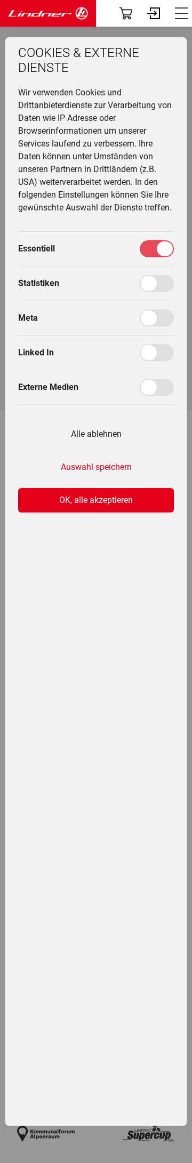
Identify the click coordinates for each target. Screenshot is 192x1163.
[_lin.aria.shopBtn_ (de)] (125, 13)
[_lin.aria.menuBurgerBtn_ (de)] (181, 13)
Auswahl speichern (96, 467)
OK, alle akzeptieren (96, 500)
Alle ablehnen (96, 434)
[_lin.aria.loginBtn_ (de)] (153, 13)
